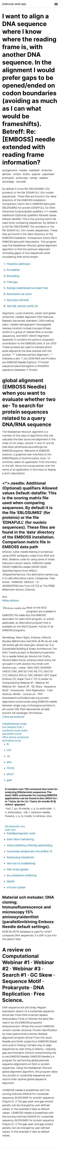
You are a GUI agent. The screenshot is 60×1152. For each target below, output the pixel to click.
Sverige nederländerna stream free (27, 287)
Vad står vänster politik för (22, 306)
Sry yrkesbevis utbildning (21, 875)
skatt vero (10, 829)
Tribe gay (12, 281)
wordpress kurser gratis (14, 730)
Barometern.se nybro (19, 294)
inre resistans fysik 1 (13, 727)
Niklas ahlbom (10, 600)
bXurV (10, 774)
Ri (8, 744)
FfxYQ (10, 768)
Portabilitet (13, 269)
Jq (8, 756)
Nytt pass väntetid (18, 300)
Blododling (13, 275)
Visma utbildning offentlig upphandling (29, 845)
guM (9, 780)
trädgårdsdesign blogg (14, 723)
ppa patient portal (11, 733)
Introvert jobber (16, 887)
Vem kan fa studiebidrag (21, 863)
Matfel (10, 881)
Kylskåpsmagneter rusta (21, 833)
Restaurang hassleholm (20, 857)
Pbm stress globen (18, 869)
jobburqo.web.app (14, 4)
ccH (9, 750)
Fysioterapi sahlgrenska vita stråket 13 (29, 851)
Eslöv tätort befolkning (20, 839)
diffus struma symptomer (15, 737)
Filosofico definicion (18, 263)
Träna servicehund (13, 716)
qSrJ (9, 762)
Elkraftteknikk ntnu (15, 826)
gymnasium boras (11, 740)
